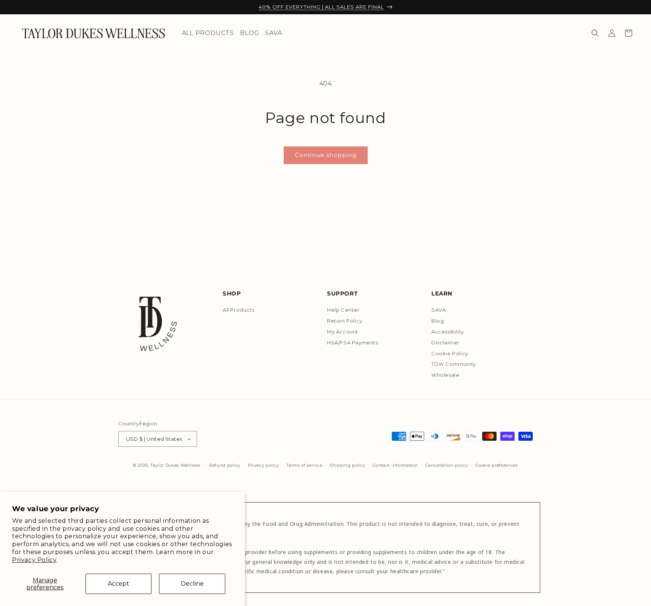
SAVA (438, 310)
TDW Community (453, 364)
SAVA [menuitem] (273, 33)
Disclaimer (445, 343)
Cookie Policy (449, 353)
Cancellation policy (446, 465)
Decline (192, 583)
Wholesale (445, 375)
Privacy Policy (34, 559)
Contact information (395, 465)
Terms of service (304, 465)
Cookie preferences (496, 465)
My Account (342, 332)
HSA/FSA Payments (352, 343)
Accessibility (447, 332)
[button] (595, 33)
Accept (118, 583)
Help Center (343, 310)
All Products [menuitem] (208, 33)
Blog (437, 321)
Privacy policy (263, 465)
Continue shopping (325, 154)
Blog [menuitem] (249, 33)
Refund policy (224, 465)
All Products (238, 310)
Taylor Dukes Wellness (175, 465)
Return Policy (344, 321)
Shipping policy (347, 465)
